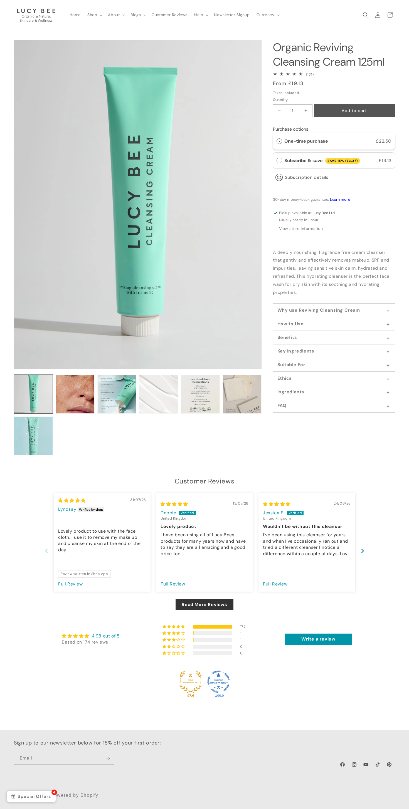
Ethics (284, 378)
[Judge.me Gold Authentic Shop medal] (190, 682)
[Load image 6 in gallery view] (242, 394)
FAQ (282, 405)
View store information (301, 228)
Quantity (280, 99)
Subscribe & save (321, 160)
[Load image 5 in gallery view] (200, 394)
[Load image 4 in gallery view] (158, 394)
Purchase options (290, 129)
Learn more (340, 199)
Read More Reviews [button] (204, 604)
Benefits (287, 337)
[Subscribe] (108, 758)
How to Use (290, 324)
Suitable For (291, 365)
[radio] (279, 141)
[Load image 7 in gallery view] (33, 435)
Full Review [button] (70, 584)
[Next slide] (362, 551)
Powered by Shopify (74, 795)
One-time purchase (306, 141)
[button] (94, 15)
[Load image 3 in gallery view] (116, 394)
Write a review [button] (318, 639)
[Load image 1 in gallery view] (33, 394)
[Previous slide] (46, 551)
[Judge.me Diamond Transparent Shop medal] (218, 682)
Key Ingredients (295, 351)
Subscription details (307, 177)
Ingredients (291, 392)
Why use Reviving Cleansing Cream (318, 310)
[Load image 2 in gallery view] (75, 394)
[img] (72, 500)
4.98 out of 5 (106, 636)
